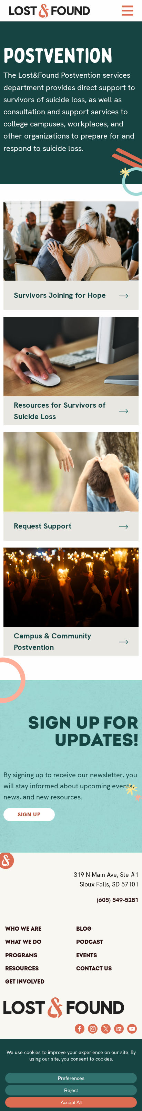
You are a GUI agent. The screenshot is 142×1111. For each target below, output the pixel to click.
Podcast (89, 942)
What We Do (23, 942)
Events (86, 955)
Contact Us (94, 968)
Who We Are (23, 928)
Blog (83, 928)
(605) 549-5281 (118, 900)
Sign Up (29, 814)
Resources (22, 968)
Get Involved (24, 981)
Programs (21, 955)
